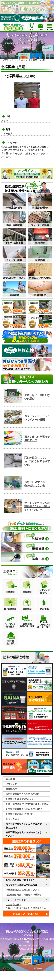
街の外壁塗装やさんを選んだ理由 (22, 794)
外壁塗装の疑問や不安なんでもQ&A (24, 809)
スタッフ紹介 (18, 60)
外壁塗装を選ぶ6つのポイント (21, 799)
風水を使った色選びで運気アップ (37, 438)
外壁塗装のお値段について (19, 814)
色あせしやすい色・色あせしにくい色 (35, 484)
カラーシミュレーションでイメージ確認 (37, 417)
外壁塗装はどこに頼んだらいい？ (22, 889)
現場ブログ (11, 784)
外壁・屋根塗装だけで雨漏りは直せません (27, 804)
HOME (5, 60)
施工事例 (10, 779)
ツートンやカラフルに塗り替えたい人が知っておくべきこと (37, 506)
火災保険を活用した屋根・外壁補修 (24, 894)
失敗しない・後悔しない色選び (37, 397)
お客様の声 (11, 789)
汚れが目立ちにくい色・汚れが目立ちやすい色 (37, 461)
